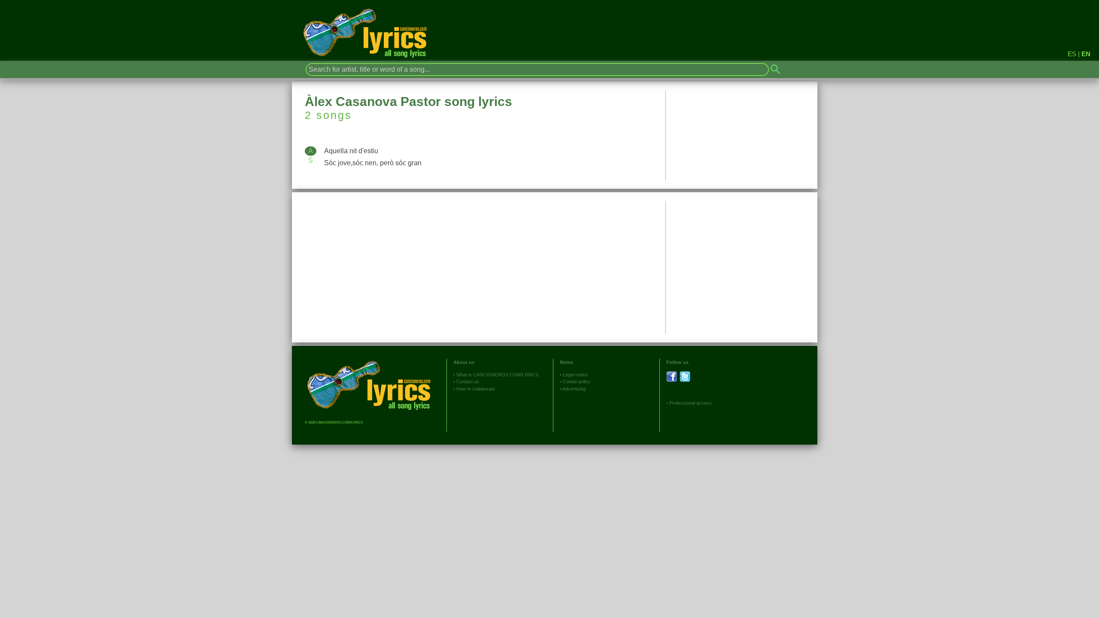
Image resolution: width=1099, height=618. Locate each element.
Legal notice (575, 374)
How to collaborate (475, 388)
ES (1072, 54)
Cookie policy (577, 381)
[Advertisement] (741, 261)
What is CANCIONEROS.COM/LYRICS (497, 374)
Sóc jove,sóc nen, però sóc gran (373, 163)
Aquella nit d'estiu (351, 150)
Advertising (574, 388)
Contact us (467, 381)
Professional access (690, 403)
